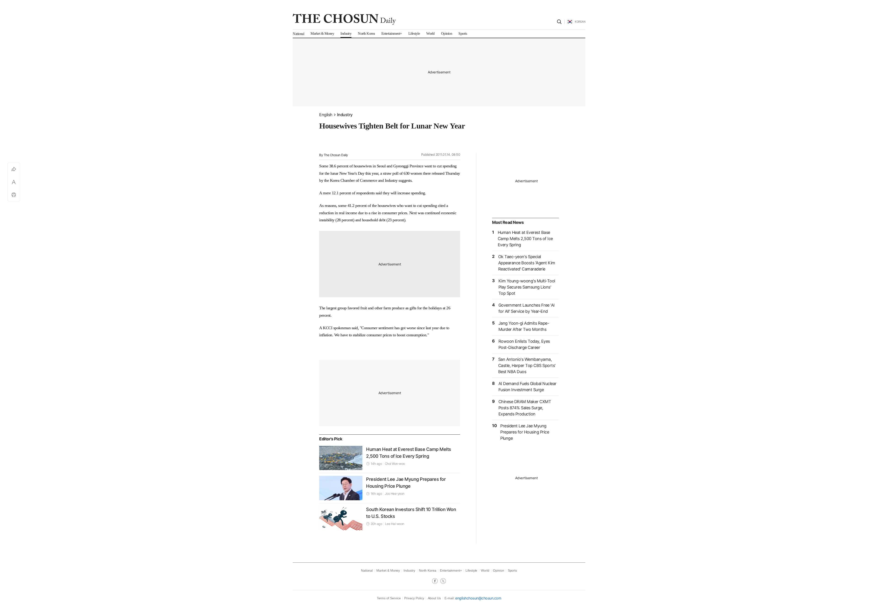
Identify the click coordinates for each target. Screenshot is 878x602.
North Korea (427, 570)
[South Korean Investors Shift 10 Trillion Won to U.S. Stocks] (340, 518)
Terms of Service (389, 598)
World (485, 570)
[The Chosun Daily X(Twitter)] (443, 581)
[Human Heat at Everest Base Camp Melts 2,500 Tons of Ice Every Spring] (340, 458)
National (367, 570)
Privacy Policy (414, 598)
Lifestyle (471, 570)
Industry (345, 114)
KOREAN (580, 21)
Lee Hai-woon (394, 524)
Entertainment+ (451, 570)
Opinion (498, 570)
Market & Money (388, 570)
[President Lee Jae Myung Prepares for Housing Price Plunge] (340, 488)
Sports (512, 570)
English (325, 114)
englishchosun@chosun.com (478, 598)
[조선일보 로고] (344, 19)
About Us (434, 598)
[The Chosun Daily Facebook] (436, 581)
